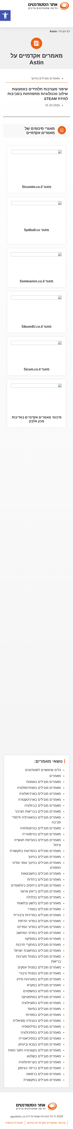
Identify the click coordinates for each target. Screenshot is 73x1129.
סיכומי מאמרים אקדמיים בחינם (46, 1122)
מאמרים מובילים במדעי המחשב (38, 933)
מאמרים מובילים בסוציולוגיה (41, 1003)
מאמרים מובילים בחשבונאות (41, 873)
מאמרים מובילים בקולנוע (44, 1056)
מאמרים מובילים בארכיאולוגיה (40, 793)
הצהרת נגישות (14, 1122)
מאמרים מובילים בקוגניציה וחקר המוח (34, 1050)
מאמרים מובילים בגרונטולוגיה (40, 828)
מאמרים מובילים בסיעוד (44, 1009)
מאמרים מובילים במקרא (44, 985)
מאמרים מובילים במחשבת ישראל (37, 950)
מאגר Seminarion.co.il (36, 281)
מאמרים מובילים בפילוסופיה (41, 1026)
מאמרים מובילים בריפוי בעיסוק (39, 1068)
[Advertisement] (36, 592)
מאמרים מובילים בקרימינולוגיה (40, 1062)
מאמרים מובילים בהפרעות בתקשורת (35, 851)
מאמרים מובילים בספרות (43, 1015)
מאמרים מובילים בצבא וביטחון (39, 1044)
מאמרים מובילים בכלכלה (43, 897)
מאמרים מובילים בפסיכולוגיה (41, 1032)
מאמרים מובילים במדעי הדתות (39, 921)
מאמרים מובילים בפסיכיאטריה (40, 1038)
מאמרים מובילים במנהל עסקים (39, 967)
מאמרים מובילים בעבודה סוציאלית (37, 1020)
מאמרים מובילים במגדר (44, 909)
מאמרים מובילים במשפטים (42, 991)
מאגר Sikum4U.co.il (36, 326)
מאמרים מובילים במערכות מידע (39, 979)
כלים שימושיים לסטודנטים (43, 770)
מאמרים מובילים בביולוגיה (43, 805)
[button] (5, 15)
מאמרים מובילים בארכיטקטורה (39, 799)
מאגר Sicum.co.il (36, 369)
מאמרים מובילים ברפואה (43, 1074)
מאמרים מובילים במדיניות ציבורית (37, 915)
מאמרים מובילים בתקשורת (42, 1080)
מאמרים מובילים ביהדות (44, 879)
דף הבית (64, 31)
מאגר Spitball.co (36, 230)
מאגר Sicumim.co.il (36, 187)
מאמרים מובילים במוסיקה (43, 939)
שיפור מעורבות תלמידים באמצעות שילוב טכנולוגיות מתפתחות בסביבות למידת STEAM (38, 94)
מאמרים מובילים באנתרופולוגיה (39, 788)
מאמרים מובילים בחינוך (45, 78)
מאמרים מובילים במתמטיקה (41, 997)
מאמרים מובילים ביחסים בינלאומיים (36, 885)
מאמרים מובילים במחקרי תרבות (38, 944)
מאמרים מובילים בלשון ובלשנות (39, 903)
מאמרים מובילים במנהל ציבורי (40, 973)
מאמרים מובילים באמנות (43, 782)
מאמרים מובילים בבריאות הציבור (38, 811)
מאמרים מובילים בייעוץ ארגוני (40, 891)
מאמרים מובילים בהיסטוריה (41, 834)
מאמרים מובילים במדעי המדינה (39, 927)
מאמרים (55, 776)
